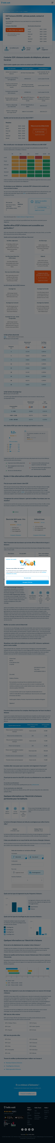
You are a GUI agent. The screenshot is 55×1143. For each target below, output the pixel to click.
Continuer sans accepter (11, 559)
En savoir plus (27, 578)
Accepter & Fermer (27, 582)
